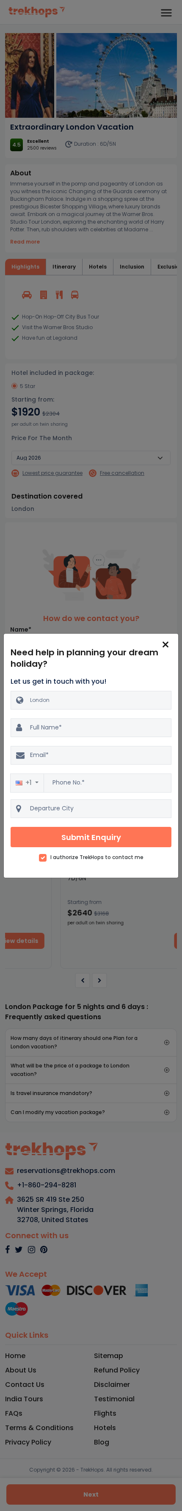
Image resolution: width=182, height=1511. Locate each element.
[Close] (165, 644)
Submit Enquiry (91, 837)
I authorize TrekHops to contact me (96, 857)
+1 (29, 782)
